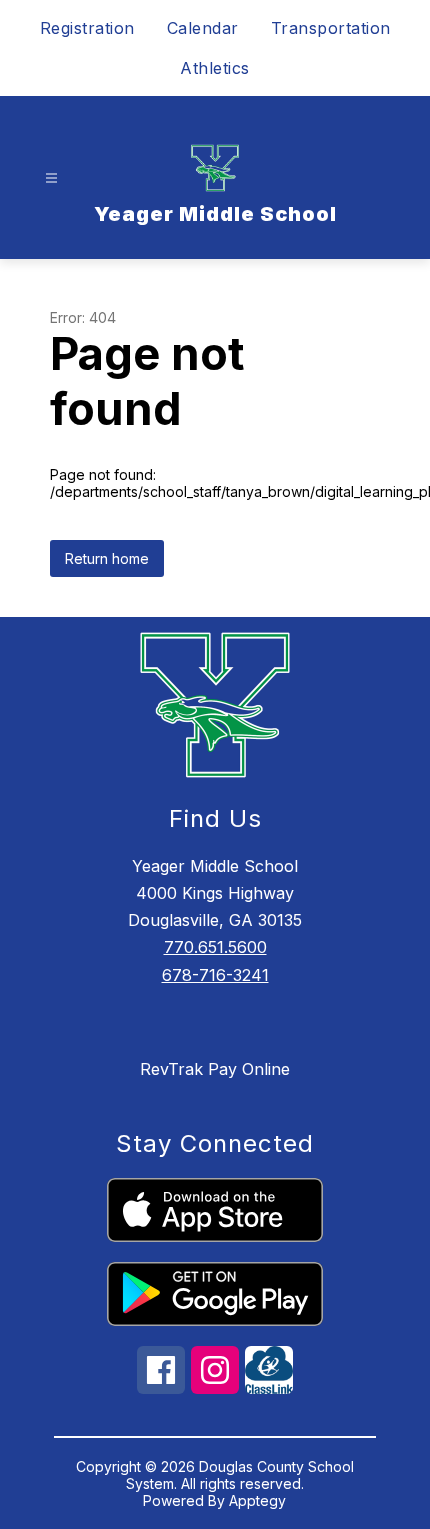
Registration (87, 28)
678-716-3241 (215, 975)
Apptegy (257, 1500)
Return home (107, 558)
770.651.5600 (215, 947)
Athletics (215, 68)
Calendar (203, 28)
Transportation (331, 28)
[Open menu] (51, 178)
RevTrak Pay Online (215, 1069)
